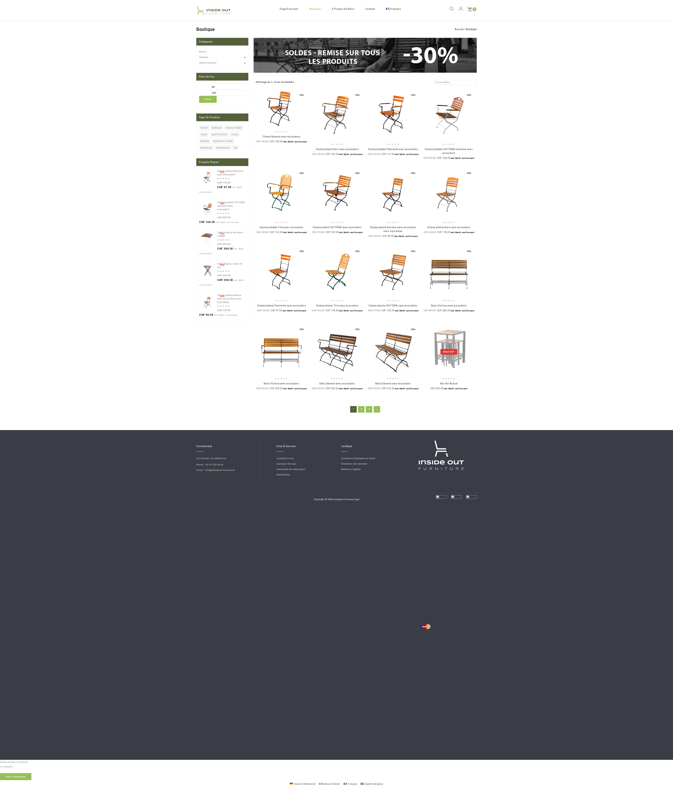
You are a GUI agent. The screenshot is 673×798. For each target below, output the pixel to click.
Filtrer (207, 99)
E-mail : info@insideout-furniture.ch (215, 470)
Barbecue (217, 128)
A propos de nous (286, 463)
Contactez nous (285, 458)
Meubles (204, 141)
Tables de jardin (207, 62)
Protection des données (354, 463)
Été (235, 148)
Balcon (204, 128)
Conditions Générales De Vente (358, 458)
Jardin (203, 134)
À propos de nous (343, 9)
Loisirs (235, 134)
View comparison (15, 776)
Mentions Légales (351, 469)
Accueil (459, 29)
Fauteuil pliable (234, 128)
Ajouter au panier (288, 120)
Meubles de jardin (223, 141)
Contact (370, 9)
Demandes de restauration (291, 469)
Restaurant (206, 148)
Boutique (315, 9)
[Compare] (274, 120)
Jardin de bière (219, 134)
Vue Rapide (281, 120)
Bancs (202, 51)
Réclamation (283, 474)
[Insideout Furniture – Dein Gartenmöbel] (213, 10)
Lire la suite (456, 367)
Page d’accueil (289, 9)
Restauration (223, 148)
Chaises (203, 57)
